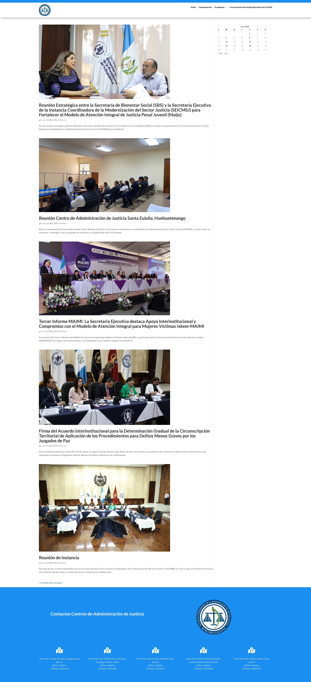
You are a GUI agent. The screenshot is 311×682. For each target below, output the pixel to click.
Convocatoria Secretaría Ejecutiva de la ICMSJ (250, 7)
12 (226, 41)
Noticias (63, 120)
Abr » (226, 53)
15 (250, 41)
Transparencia (205, 7)
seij (43, 120)
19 (226, 45)
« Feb (219, 53)
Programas (219, 7)
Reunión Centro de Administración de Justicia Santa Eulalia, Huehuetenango (112, 218)
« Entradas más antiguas (50, 582)
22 (250, 45)
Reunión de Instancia (59, 557)
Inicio (193, 7)
